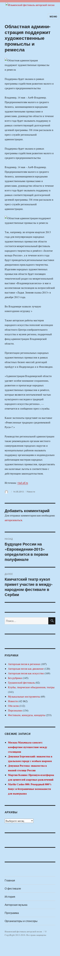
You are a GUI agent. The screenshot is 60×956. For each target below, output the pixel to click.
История (10, 896)
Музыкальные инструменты (24, 696)
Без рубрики (15, 678)
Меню (53, 16)
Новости (31, 491)
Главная (10, 880)
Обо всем (13, 705)
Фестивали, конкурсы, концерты (26, 715)
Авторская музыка (16, 905)
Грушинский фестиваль (21, 682)
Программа (12, 913)
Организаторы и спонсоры (21, 921)
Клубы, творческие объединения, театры (31, 687)
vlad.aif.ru (22, 482)
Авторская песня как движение (26, 668)
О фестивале (13, 888)
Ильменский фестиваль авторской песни (23, 931)
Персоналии (15, 710)
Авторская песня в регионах (24, 664)
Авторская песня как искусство (26, 673)
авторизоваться (13, 520)
